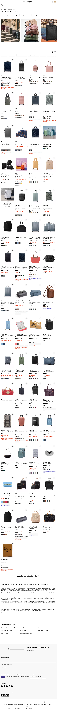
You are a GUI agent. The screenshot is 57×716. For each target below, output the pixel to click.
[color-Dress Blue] (6, 118)
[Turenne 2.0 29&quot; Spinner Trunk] (7, 325)
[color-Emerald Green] (33, 440)
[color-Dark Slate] (16, 407)
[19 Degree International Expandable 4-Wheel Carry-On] (21, 257)
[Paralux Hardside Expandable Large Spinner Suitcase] (49, 196)
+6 (37, 274)
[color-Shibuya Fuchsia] (6, 502)
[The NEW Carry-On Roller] (35, 66)
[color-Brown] (21, 534)
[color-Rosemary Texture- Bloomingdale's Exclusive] (23, 438)
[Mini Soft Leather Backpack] (35, 516)
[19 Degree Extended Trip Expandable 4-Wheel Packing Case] (7, 66)
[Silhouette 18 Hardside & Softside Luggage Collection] (49, 226)
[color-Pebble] (31, 182)
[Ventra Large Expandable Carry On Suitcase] (35, 99)
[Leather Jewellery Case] (7, 484)
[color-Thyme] (4, 85)
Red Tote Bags (4, 633)
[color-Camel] (6, 534)
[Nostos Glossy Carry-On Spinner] (35, 164)
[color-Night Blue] (4, 344)
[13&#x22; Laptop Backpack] (49, 291)
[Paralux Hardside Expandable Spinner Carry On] (21, 66)
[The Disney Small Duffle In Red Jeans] (7, 390)
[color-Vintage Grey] (37, 378)
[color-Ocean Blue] (18, 183)
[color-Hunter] (49, 501)
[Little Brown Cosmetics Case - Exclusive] (35, 325)
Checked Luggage (14, 15)
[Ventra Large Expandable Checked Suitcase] (7, 132)
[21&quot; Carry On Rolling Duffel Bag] (7, 99)
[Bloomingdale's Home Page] (28, 2)
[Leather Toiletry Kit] (21, 291)
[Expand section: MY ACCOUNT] (28, 661)
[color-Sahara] (37, 182)
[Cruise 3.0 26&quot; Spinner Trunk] (35, 453)
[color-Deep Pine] (23, 275)
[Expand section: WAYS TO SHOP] (28, 667)
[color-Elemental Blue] (43, 378)
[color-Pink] (18, 534)
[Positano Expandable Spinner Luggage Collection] (49, 132)
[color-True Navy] (31, 378)
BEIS (22, 44)
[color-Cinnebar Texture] (6, 150)
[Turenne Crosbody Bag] (49, 257)
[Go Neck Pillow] (49, 453)
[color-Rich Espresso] (35, 378)
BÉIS (48, 605)
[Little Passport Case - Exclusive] (7, 550)
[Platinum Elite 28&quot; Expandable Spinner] (35, 359)
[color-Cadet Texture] (30, 117)
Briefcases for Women (6, 630)
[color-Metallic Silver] (33, 245)
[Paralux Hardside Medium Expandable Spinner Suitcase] (21, 196)
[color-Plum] (35, 407)
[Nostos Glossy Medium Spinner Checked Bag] (35, 196)
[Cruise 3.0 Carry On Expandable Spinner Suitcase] (7, 359)
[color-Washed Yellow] (6, 85)
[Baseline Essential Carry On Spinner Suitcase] (35, 390)
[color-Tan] (18, 309)
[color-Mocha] (31, 274)
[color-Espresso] (20, 243)
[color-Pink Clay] (8, 85)
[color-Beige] (37, 81)
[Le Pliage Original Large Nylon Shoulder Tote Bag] (35, 257)
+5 (23, 150)
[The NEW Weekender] (49, 66)
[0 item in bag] (55, 2)
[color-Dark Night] (47, 469)
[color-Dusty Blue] (18, 243)
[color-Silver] (4, 276)
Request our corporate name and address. (41, 708)
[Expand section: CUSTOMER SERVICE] (28, 657)
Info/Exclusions (30, 650)
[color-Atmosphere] (20, 378)
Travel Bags (34, 15)
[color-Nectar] (30, 182)
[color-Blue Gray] (2, 344)
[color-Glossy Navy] (2, 85)
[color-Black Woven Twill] (2, 470)
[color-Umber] (18, 378)
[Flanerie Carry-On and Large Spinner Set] (21, 484)
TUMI (2, 44)
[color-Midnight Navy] (21, 85)
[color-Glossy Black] (20, 275)
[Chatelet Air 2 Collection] (21, 132)
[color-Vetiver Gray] (18, 407)
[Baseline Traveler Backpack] (49, 325)
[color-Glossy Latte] (4, 378)
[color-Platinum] (30, 473)
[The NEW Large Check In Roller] (21, 99)
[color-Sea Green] (43, 148)
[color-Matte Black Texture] (31, 150)
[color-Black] (16, 85)
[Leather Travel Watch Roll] (21, 516)
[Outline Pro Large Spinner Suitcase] (35, 421)
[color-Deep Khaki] (35, 309)
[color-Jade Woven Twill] (4, 470)
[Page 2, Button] (39, 575)
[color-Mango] (21, 183)
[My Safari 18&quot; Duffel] (49, 516)
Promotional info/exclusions (35, 678)
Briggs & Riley (48, 598)
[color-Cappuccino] (45, 306)
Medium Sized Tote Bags (26, 633)
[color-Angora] (18, 150)
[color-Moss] (16, 378)
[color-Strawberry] (30, 274)
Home (5, 9)
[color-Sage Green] (45, 148)
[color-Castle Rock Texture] (33, 117)
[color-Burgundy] (4, 534)
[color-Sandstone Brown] (4, 502)
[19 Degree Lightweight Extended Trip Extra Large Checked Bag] (49, 99)
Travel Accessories (4, 609)
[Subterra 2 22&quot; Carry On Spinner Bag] (21, 390)
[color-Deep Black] (2, 276)
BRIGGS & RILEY (45, 44)
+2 (9, 85)
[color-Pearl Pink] (20, 183)
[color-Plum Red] (8, 502)
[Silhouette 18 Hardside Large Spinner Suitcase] (35, 226)
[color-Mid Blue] (30, 309)
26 (36, 575)
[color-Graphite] (2, 378)
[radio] (2, 85)
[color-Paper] (35, 274)
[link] (7, 82)
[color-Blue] (20, 534)
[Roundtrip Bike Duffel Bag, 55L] (35, 291)
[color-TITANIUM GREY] (47, 118)
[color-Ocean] (47, 501)
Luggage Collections (25, 15)
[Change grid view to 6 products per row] (55, 51)
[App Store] (5, 695)
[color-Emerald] (47, 148)
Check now (44, 678)
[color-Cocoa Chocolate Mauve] (37, 440)
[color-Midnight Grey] (43, 469)
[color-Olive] (20, 85)
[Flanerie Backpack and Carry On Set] (35, 484)
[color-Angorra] (21, 150)
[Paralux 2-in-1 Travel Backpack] (7, 226)
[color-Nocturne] (33, 182)
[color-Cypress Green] (2, 118)
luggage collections (27, 598)
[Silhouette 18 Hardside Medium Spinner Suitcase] (7, 291)
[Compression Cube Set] (21, 453)
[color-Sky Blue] (2, 502)
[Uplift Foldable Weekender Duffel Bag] (49, 359)
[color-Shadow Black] (30, 378)
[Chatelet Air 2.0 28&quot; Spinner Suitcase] (49, 164)
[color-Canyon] (45, 501)
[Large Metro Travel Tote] (49, 390)
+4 (23, 183)
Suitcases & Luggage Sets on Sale (9, 627)
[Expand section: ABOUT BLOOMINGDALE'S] (28, 664)
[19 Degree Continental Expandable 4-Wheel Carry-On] (35, 132)
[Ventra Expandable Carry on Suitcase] (21, 421)
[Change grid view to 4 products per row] (52, 52)
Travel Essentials (42, 15)
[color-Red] (16, 344)
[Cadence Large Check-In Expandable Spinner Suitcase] (7, 257)
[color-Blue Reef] (45, 469)
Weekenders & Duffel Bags (6, 601)
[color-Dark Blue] (49, 469)
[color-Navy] (20, 150)
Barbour (53, 605)
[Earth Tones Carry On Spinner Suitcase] (21, 359)
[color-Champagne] (18, 503)
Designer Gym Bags (43, 630)
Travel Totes (23, 630)
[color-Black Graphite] (49, 118)
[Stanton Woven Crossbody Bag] (7, 453)
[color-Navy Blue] (16, 150)
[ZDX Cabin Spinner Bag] (49, 484)
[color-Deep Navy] (31, 245)
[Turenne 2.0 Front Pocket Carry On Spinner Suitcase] (49, 421)
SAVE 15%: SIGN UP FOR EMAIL (17, 649)
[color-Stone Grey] (18, 85)
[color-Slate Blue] (30, 245)
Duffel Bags (22, 627)
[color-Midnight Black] (30, 440)
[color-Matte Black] (21, 275)
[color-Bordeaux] (33, 378)
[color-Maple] (33, 81)
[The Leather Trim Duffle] (21, 226)
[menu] (2, 1)
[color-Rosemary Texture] (9, 150)
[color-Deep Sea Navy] (8, 378)
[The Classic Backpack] (7, 516)
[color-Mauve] (31, 473)
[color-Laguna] (35, 182)
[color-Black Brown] (16, 503)
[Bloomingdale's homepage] (2, 9)
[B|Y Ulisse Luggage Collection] (21, 164)
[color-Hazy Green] (33, 309)
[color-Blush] (45, 118)
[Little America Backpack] (7, 421)
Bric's (45, 598)
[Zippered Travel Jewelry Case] (21, 325)
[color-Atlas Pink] (30, 81)
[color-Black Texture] (31, 117)
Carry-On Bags (5, 15)
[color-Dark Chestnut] (43, 306)
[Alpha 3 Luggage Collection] (7, 164)
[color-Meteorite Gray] (4, 118)
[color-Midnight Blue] (31, 440)
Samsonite (5, 599)
